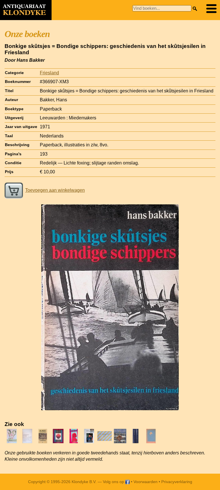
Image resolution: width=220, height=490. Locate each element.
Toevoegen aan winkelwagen (55, 190)
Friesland (49, 72)
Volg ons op (114, 481)
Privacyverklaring (176, 481)
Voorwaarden (145, 481)
